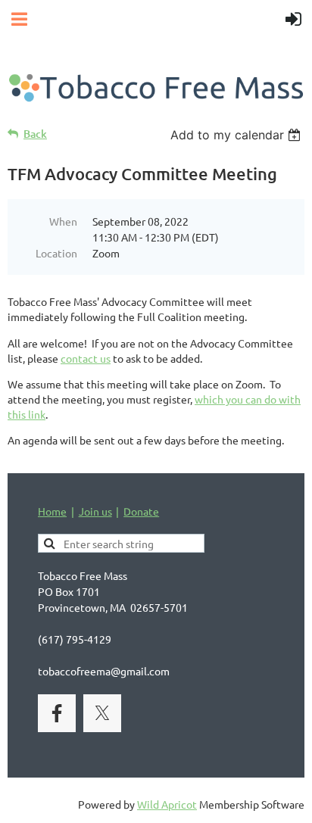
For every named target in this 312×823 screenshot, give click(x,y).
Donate (141, 511)
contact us (86, 358)
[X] (102, 713)
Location (56, 253)
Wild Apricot (167, 804)
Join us (95, 511)
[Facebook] (57, 713)
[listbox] (237, 135)
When (63, 221)
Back (35, 133)
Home (52, 511)
